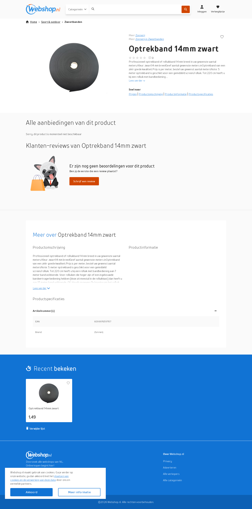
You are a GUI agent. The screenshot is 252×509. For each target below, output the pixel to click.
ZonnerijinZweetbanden (149, 39)
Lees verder (135, 80)
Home (33, 21)
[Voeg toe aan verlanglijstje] (222, 37)
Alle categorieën (172, 480)
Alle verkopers (171, 473)
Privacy (167, 461)
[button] (75, 67)
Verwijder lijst (37, 428)
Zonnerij (140, 35)
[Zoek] (186, 9)
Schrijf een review (84, 181)
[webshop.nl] (43, 9)
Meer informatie (79, 492)
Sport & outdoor (50, 21)
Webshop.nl (177, 453)
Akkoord (31, 492)
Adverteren (169, 467)
